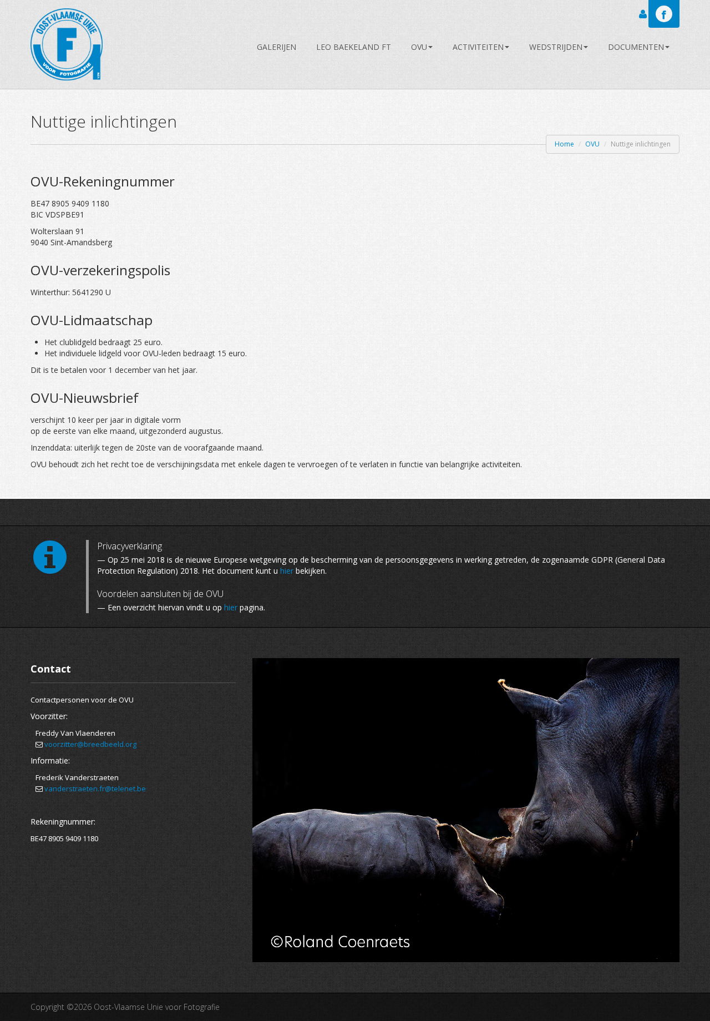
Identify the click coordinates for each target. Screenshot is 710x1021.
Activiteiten (478, 47)
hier (286, 570)
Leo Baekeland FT (353, 47)
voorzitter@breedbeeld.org (90, 744)
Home (564, 144)
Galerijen (276, 47)
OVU (419, 47)
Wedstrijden (555, 47)
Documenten (636, 47)
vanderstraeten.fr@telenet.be (95, 788)
